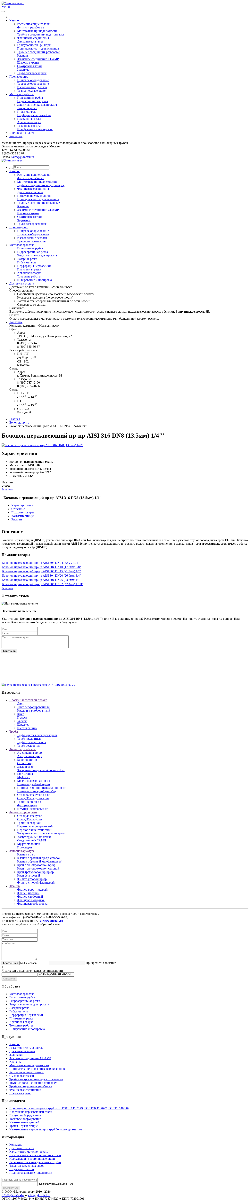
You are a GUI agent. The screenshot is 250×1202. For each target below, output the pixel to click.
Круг (20, 714)
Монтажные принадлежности (37, 31)
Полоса (22, 717)
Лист (20, 703)
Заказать (7, 489)
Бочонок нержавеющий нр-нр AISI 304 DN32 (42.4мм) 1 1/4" (42, 584)
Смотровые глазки (29, 66)
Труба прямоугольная (31, 742)
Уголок (22, 721)
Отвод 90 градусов (29, 819)
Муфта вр (23, 777)
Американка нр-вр (29, 756)
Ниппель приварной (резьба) (36, 791)
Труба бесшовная (28, 745)
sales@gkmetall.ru (22, 157)
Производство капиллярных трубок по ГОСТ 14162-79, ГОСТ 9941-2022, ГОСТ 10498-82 (69, 1108)
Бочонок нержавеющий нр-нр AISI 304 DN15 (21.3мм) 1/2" (41, 571)
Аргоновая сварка (29, 122)
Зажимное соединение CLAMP (38, 59)
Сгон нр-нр (24, 763)
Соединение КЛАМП (31, 840)
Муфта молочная (28, 844)
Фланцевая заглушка (31, 900)
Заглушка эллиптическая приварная (41, 833)
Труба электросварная (31, 73)
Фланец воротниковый (32, 889)
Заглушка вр (25, 766)
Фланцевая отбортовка (32, 903)
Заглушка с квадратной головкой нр (41, 770)
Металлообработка (21, 94)
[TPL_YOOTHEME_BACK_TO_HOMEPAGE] (13, 3)
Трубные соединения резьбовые (38, 52)
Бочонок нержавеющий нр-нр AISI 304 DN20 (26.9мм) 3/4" (41, 575)
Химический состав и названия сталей (35, 1155)
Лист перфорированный (33, 707)
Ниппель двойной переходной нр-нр (41, 787)
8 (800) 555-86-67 (13, 1195)
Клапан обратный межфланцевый (39, 861)
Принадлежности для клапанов (38, 48)
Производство (18, 76)
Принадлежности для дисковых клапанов (37, 1068)
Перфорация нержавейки (34, 115)
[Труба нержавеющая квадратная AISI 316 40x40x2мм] (38, 684)
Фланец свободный (30, 896)
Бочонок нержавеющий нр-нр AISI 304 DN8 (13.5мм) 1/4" (40, 562)
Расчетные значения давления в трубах (35, 1162)
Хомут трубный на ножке (34, 837)
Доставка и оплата (21, 132)
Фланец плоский (28, 893)
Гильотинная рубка (30, 97)
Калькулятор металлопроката (28, 1151)
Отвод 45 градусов (29, 815)
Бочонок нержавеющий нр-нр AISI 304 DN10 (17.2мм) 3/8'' (41, 567)
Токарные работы (29, 125)
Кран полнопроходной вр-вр (36, 865)
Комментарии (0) (22, 516)
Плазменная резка (29, 118)
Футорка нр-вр (27, 805)
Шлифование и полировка (35, 129)
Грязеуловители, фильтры (34, 45)
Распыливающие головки (34, 24)
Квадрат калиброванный (33, 710)
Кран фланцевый (28, 875)
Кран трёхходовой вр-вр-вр (35, 872)
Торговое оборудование (33, 83)
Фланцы (14, 886)
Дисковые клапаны (30, 41)
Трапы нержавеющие (31, 90)
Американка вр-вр (29, 752)
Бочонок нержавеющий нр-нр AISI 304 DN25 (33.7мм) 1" (40, 579)
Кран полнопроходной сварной (38, 868)
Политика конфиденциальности (30, 1172)
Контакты (15, 136)
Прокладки (24, 847)
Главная (14, 419)
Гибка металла (26, 111)
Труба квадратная (29, 738)
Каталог (14, 20)
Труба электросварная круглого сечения (36, 1079)
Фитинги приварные (23, 812)
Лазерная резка (27, 108)
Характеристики (22, 505)
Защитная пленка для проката (37, 104)
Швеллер (23, 724)
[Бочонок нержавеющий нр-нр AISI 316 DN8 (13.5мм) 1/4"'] (42, 445)
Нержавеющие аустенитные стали (32, 1158)
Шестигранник (27, 728)
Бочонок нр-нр (19, 422)
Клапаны (23, 55)
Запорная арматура (22, 851)
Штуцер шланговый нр (32, 808)
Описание (18, 509)
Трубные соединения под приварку (40, 34)
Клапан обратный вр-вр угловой (39, 858)
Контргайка (25, 773)
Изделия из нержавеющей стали (30, 1111)
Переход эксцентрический (34, 829)
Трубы (13, 731)
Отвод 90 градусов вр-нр (33, 798)
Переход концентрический (35, 826)
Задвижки (23, 69)
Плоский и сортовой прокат (28, 700)
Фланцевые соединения (33, 38)
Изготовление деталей (32, 87)
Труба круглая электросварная (37, 735)
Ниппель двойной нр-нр (33, 784)
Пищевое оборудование (33, 80)
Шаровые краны (28, 62)
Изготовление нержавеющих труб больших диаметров (45, 1129)
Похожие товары (22, 512)
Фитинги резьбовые (30, 27)
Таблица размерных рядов (26, 1165)
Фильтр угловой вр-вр (32, 879)
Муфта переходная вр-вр (33, 780)
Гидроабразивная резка (32, 101)
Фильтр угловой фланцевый (36, 882)
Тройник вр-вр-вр (29, 801)
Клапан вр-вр (26, 854)
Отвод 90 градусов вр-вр (33, 794)
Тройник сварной (29, 822)
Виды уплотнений (21, 1169)
